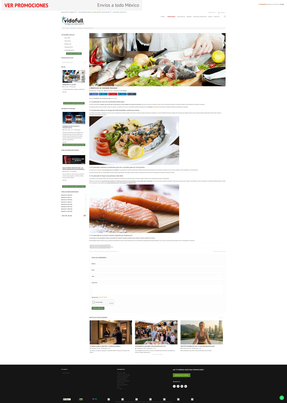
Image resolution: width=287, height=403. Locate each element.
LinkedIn (122, 94)
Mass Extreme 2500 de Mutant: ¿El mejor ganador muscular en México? (74, 168)
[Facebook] (174, 386)
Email (93, 270)
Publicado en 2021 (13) (66, 206)
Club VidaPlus (181, 16)
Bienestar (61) (68, 44)
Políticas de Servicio (122, 384)
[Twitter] (178, 386)
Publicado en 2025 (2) (66, 197)
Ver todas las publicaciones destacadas (73, 186)
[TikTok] (185, 386)
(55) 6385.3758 (89, 12)
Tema (93, 276)
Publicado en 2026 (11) (66, 195)
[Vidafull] (72, 21)
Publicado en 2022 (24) (66, 204)
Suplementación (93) (69, 50)
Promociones (171, 16)
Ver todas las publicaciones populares (74, 145)
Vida (113, 251)
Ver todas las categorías (74, 53)
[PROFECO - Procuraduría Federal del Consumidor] (95, 399)
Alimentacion (97, 251)
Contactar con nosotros (123, 375)
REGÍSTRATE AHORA (181, 375)
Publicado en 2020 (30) (66, 209)
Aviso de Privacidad (122, 378)
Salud (110, 251)
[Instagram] (181, 386)
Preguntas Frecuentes (200, 16)
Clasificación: (95, 297)
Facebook (94, 94)
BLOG (118, 386)
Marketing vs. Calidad (69, 84)
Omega (106, 251)
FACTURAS (119, 388)
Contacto (217, 16)
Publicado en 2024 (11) (66, 199)
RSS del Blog (66, 216)
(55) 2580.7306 (82, 12)
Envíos (210, 16)
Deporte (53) (68, 41)
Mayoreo (189, 16)
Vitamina (116, 251)
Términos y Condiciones (123, 380)
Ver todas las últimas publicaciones (73, 103)
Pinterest (113, 94)
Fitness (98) (67, 38)
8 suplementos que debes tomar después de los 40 (150, 346)
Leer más (64, 91)
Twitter (103, 94)
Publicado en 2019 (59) (66, 211)
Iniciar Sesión (211, 12)
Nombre (93, 263)
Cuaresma (102, 251)
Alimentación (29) (69, 47)
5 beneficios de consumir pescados (85, 28)
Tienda (162, 16)
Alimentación (73, 28)
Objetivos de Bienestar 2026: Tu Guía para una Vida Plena (197, 346)
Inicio (63, 28)
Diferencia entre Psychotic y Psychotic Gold (71, 126)
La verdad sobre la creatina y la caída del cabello (105, 346)
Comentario (94, 282)
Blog (67, 28)
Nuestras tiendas (121, 373)
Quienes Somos (121, 382)
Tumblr (131, 94)
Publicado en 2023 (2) (66, 202)
